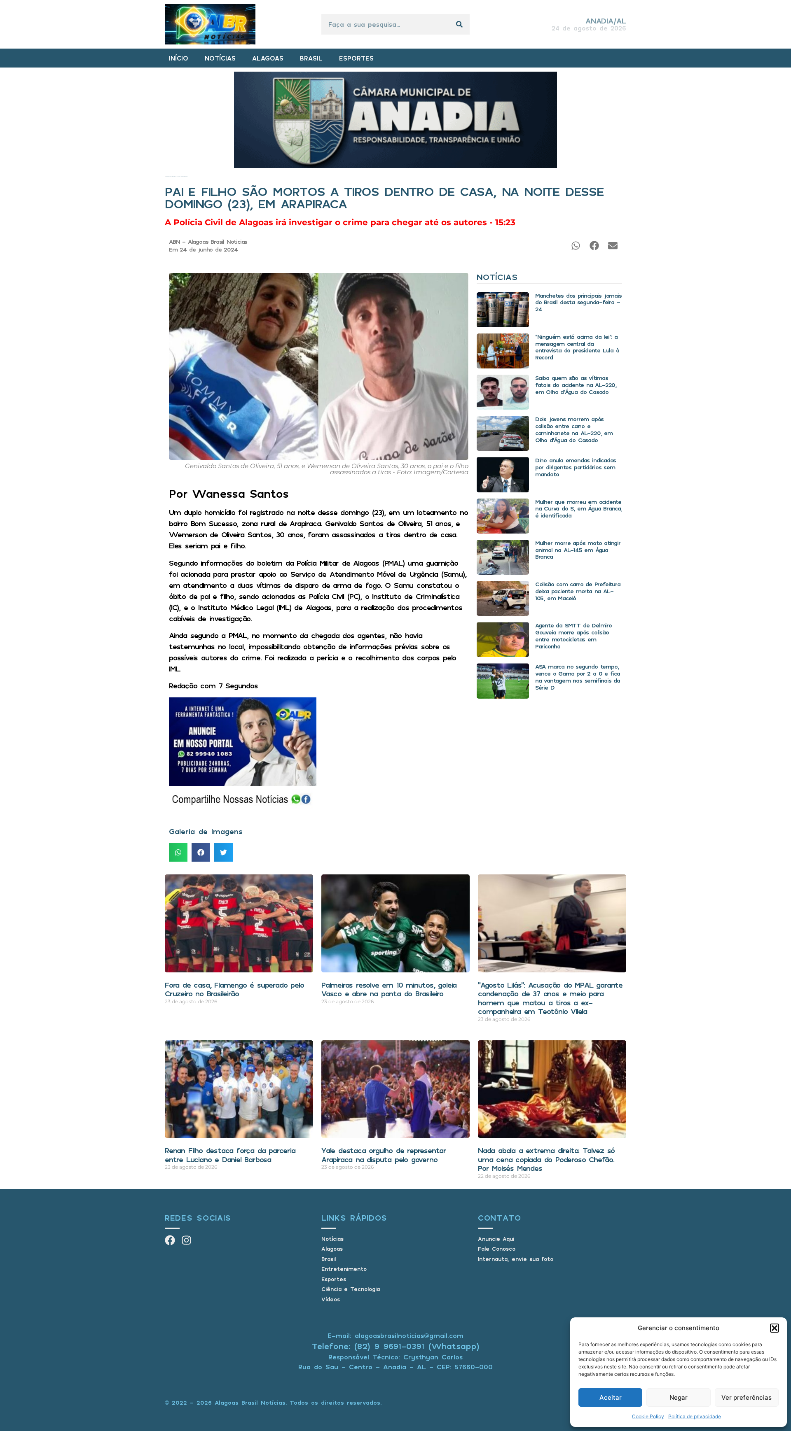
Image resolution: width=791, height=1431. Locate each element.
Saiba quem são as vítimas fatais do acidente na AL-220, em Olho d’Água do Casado (575, 384)
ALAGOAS (267, 58)
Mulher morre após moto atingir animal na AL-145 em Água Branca (577, 549)
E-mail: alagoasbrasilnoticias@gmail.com (395, 1335)
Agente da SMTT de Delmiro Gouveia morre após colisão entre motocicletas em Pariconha (573, 635)
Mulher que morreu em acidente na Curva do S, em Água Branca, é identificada (578, 508)
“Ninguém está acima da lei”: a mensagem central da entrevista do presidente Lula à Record (577, 347)
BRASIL (311, 58)
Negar (678, 1397)
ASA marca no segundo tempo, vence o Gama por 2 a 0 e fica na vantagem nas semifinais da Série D (577, 676)
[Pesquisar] (459, 24)
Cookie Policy (648, 1416)
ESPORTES (356, 58)
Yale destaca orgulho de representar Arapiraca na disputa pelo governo (383, 1155)
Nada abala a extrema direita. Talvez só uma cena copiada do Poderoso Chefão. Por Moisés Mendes (546, 1159)
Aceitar (610, 1397)
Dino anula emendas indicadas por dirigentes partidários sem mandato (575, 467)
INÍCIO (178, 58)
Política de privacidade (694, 1416)
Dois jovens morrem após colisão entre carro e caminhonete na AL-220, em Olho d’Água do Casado (574, 429)
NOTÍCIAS (220, 58)
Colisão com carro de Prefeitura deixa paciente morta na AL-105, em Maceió (577, 590)
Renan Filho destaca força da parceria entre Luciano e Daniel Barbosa (230, 1155)
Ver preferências (746, 1397)
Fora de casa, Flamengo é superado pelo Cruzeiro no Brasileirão (234, 989)
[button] (774, 1328)
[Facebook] (170, 1240)
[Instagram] (186, 1240)
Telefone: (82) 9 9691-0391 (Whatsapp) (396, 1346)
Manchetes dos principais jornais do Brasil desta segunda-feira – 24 (578, 302)
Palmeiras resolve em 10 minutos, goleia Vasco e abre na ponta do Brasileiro (388, 989)
